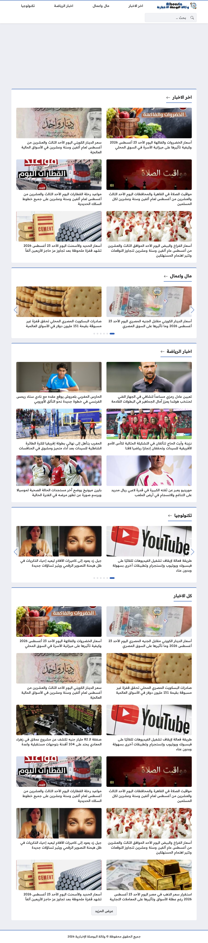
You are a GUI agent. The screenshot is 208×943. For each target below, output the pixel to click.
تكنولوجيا (183, 515)
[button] (112, 333)
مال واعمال (181, 275)
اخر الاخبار (182, 97)
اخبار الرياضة (179, 351)
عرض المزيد (104, 911)
